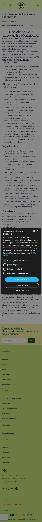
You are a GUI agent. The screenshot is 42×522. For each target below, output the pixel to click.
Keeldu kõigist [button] (22, 285)
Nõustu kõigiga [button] (21, 280)
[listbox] (34, 231)
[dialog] (21, 261)
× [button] (37, 230)
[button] (21, 290)
